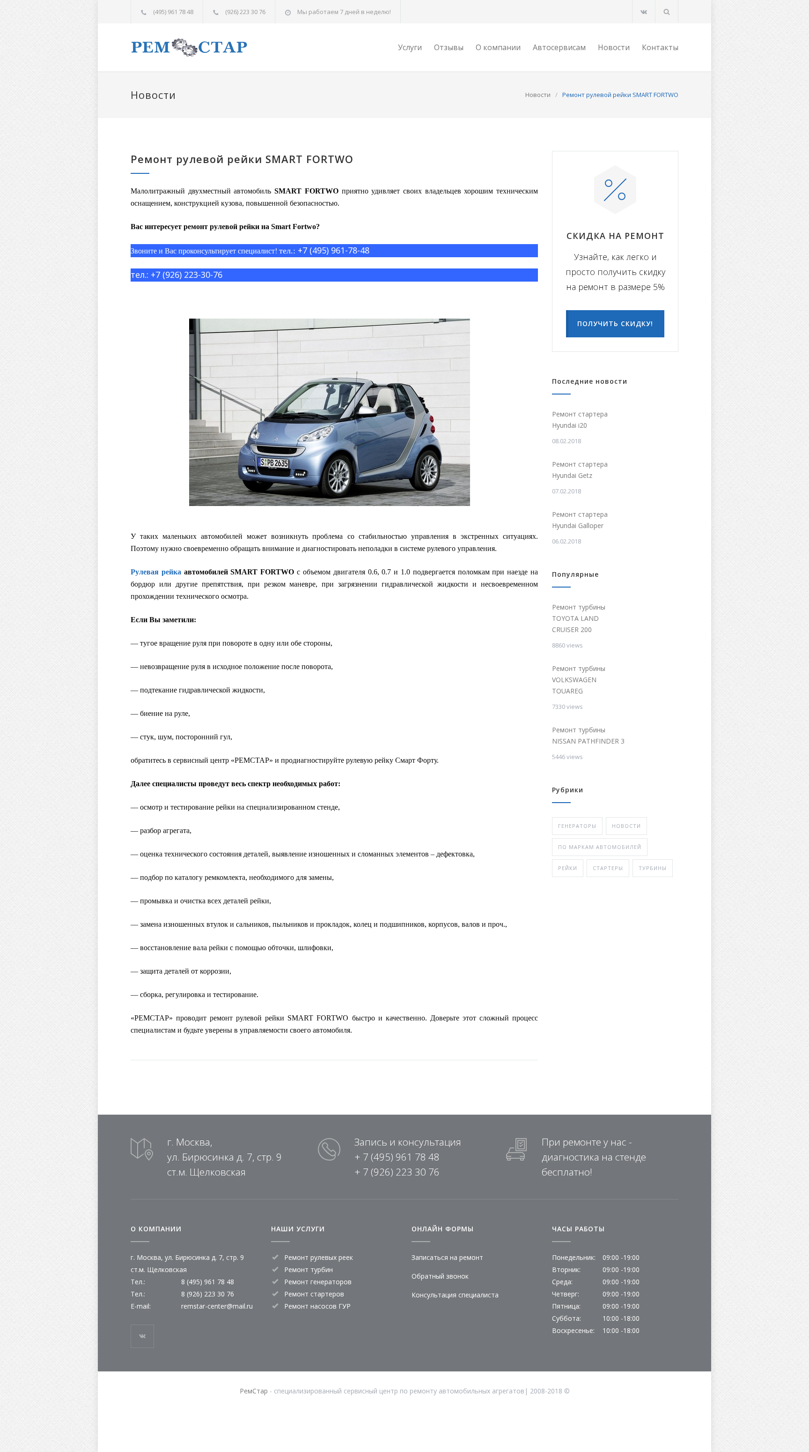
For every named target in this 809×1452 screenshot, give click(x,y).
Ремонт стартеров (314, 1293)
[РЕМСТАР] (217, 47)
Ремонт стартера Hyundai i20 (580, 420)
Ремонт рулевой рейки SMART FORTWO (242, 159)
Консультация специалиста (455, 1294)
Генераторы (577, 825)
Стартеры (608, 867)
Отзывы (448, 47)
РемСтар (254, 1390)
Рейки (567, 867)
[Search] (666, 11)
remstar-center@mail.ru (217, 1306)
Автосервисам (559, 47)
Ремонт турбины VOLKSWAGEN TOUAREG (578, 679)
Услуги (410, 47)
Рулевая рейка (156, 572)
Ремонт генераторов (318, 1281)
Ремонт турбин (308, 1269)
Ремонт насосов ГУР (317, 1306)
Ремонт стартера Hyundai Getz (580, 470)
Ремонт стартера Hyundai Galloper (580, 520)
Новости (614, 47)
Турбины (653, 867)
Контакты (660, 47)
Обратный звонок (440, 1276)
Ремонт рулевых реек (318, 1257)
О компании (498, 47)
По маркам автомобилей (599, 846)
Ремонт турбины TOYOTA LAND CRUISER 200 (578, 618)
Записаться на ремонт (447, 1257)
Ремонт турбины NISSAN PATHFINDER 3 (588, 735)
